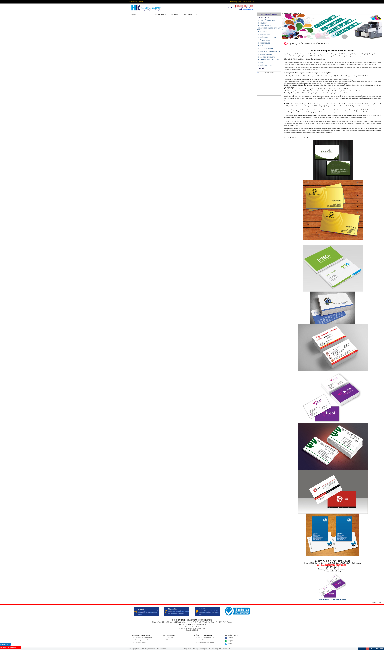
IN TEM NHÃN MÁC (263, 26)
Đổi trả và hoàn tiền (203, 640)
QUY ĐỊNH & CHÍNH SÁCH (141, 635)
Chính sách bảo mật (140, 642)
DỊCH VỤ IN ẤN (163, 14)
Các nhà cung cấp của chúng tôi (206, 642)
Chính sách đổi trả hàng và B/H (143, 637)
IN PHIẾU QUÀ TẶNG (264, 65)
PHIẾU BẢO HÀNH (263, 40)
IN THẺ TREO (261, 32)
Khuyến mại (169, 640)
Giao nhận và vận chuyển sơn (206, 637)
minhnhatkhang (248, 9)
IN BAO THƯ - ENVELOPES (266, 57)
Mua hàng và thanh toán (141, 640)
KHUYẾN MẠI (187, 14)
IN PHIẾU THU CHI (263, 34)
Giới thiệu (233, 2)
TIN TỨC (198, 14)
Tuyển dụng (169, 637)
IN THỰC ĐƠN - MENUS (265, 48)
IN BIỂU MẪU (261, 23)
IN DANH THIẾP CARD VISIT (266, 54)
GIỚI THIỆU (176, 14)
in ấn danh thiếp (298, 54)
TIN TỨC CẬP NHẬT (169, 635)
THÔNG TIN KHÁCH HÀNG (203, 635)
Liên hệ (239, 2)
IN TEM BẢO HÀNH (263, 43)
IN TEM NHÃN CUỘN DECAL (266, 20)
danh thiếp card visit (304, 67)
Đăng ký (244, 2)
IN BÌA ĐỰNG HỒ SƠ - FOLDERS (268, 60)
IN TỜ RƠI (260, 62)
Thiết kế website (161, 648)
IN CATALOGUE (262, 46)
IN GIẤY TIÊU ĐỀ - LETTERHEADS (268, 51)
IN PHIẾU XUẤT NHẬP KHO (266, 37)
